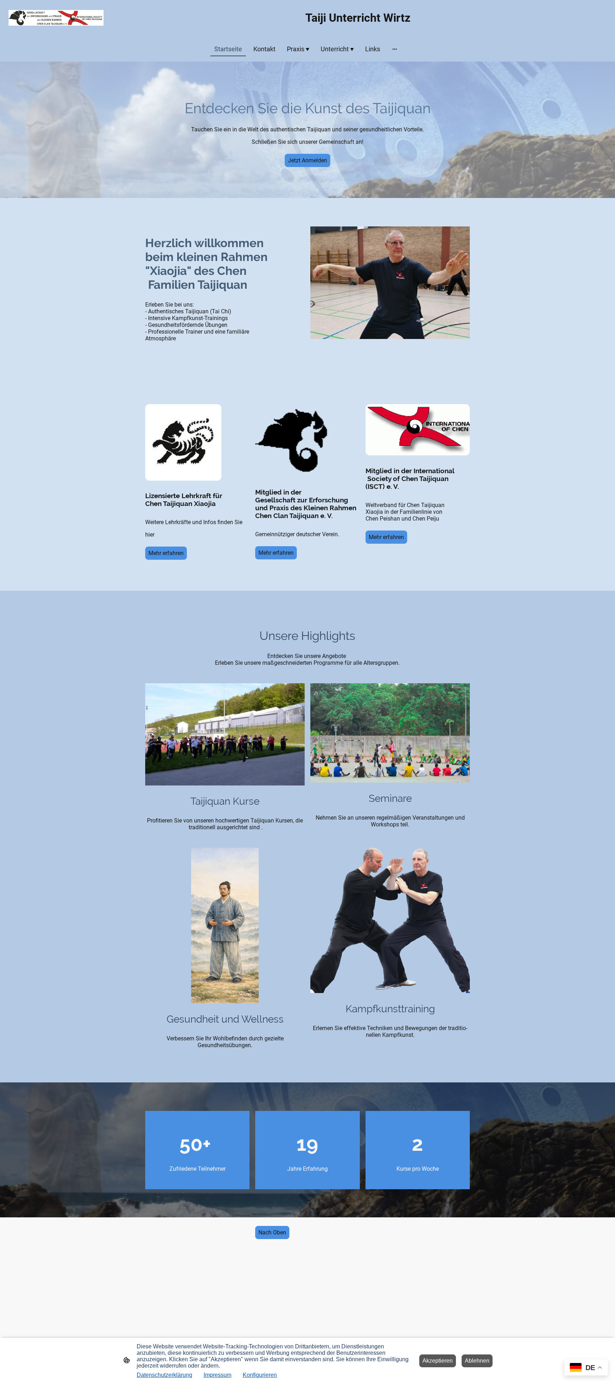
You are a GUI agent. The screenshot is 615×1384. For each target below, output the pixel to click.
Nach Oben (272, 1232)
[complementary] (586, 1368)
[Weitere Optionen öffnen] (394, 49)
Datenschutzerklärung (164, 1375)
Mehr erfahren (166, 553)
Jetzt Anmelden (307, 160)
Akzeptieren (437, 1361)
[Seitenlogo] (56, 18)
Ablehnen (477, 1361)
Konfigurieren (260, 1375)
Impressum (217, 1375)
